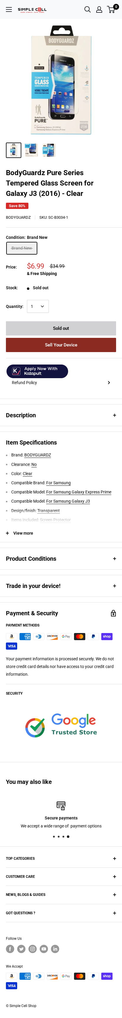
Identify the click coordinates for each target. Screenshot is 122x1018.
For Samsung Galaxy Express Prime (78, 492)
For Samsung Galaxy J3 (68, 501)
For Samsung (58, 482)
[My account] (99, 9)
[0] (111, 9)
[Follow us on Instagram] (32, 949)
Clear (27, 473)
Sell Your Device (61, 345)
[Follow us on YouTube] (44, 949)
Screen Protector (55, 519)
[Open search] (87, 9)
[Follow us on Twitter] (21, 949)
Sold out (61, 328)
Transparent (48, 510)
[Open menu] (9, 9)
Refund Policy (24, 382)
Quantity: (14, 306)
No (34, 464)
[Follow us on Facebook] (10, 949)
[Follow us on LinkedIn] (55, 949)
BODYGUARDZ (18, 217)
